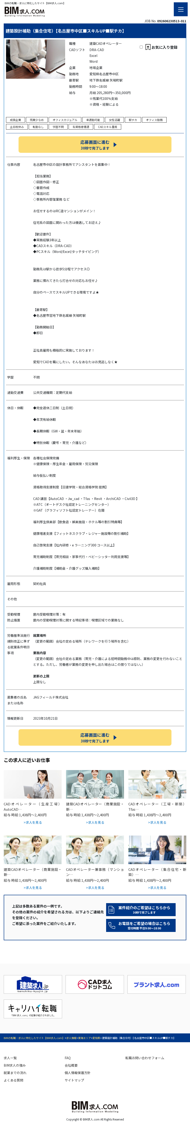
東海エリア (84, 1038)
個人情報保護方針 (78, 1072)
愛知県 (96, 1038)
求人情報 (71, 1038)
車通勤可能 (93, 120)
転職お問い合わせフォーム (144, 1057)
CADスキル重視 (107, 127)
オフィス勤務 (154, 120)
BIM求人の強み (15, 1065)
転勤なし (38, 127)
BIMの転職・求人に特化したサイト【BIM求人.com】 (34, 1038)
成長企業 (15, 120)
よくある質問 (13, 1080)
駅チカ (133, 120)
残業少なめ (37, 120)
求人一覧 (10, 1057)
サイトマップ (74, 1080)
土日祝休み (17, 127)
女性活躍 (114, 120)
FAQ (68, 1057)
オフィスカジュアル (65, 120)
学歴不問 (58, 127)
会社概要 (71, 1065)
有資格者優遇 (81, 127)
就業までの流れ (15, 1072)
